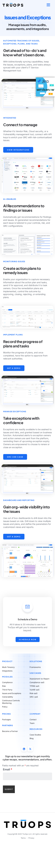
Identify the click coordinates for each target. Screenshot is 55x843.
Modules (7, 677)
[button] (48, 5)
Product (7, 661)
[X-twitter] (30, 749)
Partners (7, 725)
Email (7, 769)
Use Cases (35, 673)
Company (35, 714)
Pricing (6, 714)
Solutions (36, 661)
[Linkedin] (24, 749)
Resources (36, 729)
